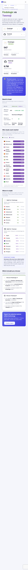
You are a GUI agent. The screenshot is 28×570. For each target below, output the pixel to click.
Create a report (9, 323)
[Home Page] (3, 2)
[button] (17, 29)
